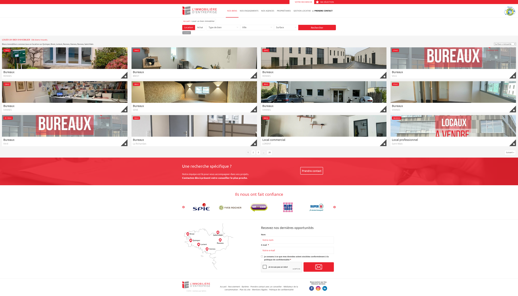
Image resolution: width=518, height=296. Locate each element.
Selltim (204, 291)
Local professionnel (405, 139)
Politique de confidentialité (281, 289)
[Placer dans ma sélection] (124, 75)
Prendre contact (323, 10)
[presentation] (281, 267)
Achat (200, 27)
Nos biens (232, 10)
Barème (245, 286)
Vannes (73, 44)
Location (188, 27)
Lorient (59, 44)
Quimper (46, 44)
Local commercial (273, 139)
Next (334, 207)
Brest (53, 44)
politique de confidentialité (276, 259)
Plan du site (245, 289)
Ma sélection (327, 2)
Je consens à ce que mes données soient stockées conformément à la (296, 258)
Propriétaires (284, 10)
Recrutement (234, 286)
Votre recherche (303, 2)
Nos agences (267, 10)
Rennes (66, 44)
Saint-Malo (88, 44)
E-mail (265, 245)
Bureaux (8, 72)
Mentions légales (259, 289)
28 (269, 152)
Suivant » (510, 152)
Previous (183, 207)
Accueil (186, 21)
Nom (263, 234)
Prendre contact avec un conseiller (266, 286)
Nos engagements (249, 10)
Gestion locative (302, 10)
